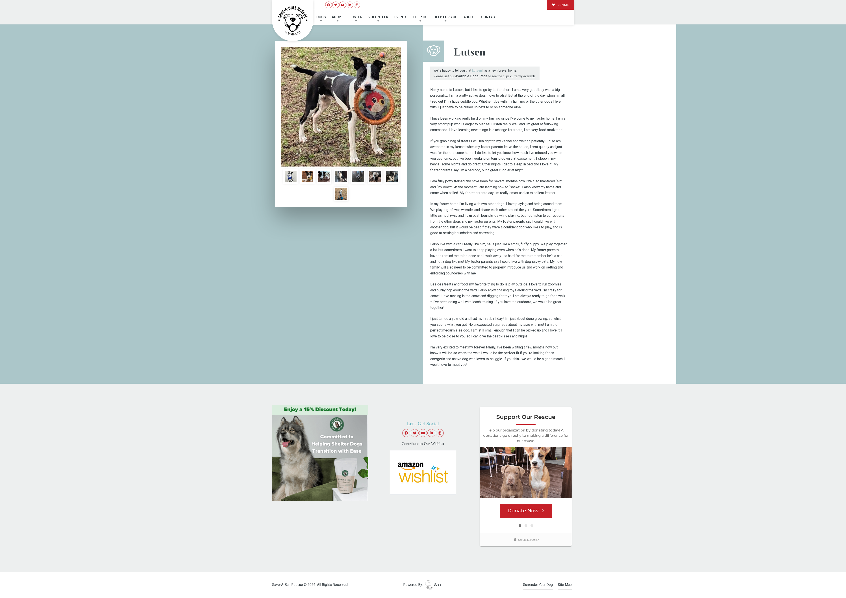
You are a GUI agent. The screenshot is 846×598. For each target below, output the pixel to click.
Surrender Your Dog (538, 585)
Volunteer (378, 17)
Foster (355, 17)
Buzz (437, 584)
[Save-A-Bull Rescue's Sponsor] (320, 452)
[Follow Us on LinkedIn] (350, 5)
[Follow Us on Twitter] (335, 5)
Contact (489, 17)
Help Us (420, 17)
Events (400, 17)
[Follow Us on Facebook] (328, 5)
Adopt (337, 17)
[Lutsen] (341, 107)
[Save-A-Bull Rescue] (292, 20)
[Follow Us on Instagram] (357, 5)
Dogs (321, 17)
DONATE (563, 5)
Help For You (446, 17)
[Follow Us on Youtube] (342, 5)
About (469, 17)
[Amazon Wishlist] (423, 472)
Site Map (565, 585)
